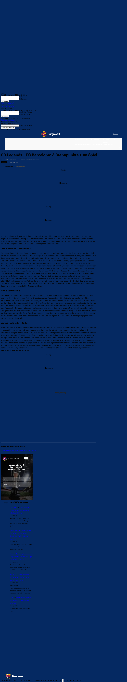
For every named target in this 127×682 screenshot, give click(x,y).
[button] (119, 148)
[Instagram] (104, 134)
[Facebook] (99, 134)
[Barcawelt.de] (50, 134)
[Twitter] (108, 134)
